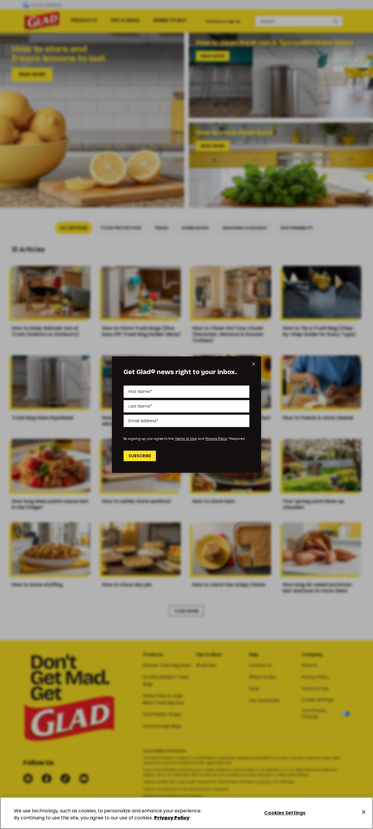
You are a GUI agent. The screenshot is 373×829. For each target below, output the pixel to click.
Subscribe (140, 456)
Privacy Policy (216, 438)
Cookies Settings (285, 812)
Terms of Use (185, 438)
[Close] (363, 812)
